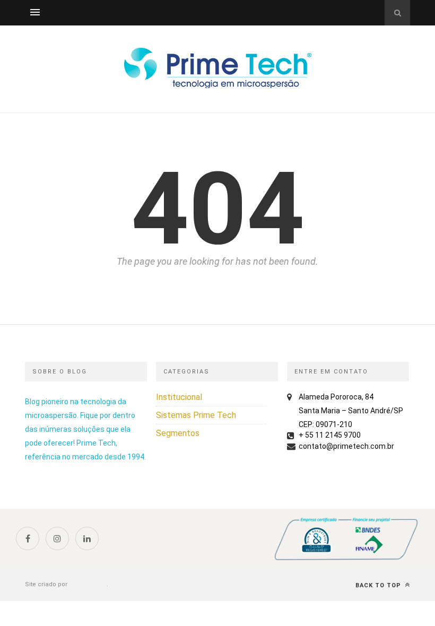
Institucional (179, 397)
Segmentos (177, 433)
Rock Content (88, 584)
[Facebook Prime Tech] (27, 538)
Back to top (379, 585)
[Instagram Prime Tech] (57, 538)
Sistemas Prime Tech (196, 415)
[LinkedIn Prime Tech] (87, 538)
